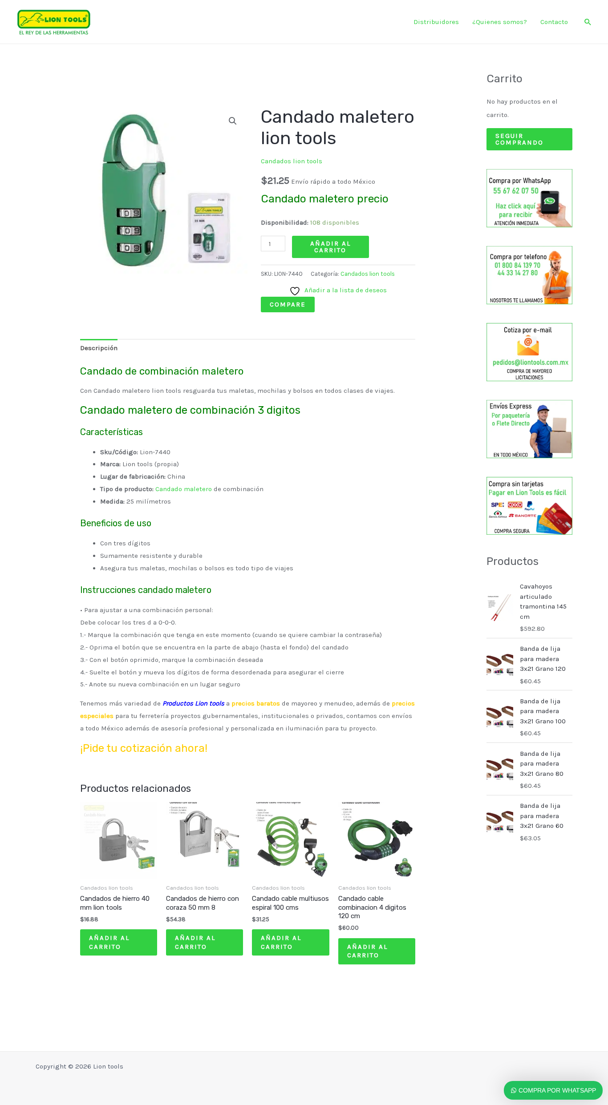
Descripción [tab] (99, 348)
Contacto (554, 22)
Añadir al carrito (330, 246)
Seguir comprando (519, 139)
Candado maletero (183, 489)
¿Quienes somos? (499, 22)
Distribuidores (436, 22)
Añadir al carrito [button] (109, 942)
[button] (588, 21)
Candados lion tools (291, 161)
